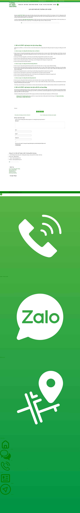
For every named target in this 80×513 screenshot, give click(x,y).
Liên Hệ (54, 4)
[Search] (58, 4)
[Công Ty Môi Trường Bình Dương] (13, 4)
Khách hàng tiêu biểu (33, 4)
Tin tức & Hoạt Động (47, 4)
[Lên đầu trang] (1, 194)
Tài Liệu (40, 4)
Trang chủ (20, 4)
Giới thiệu (26, 4)
